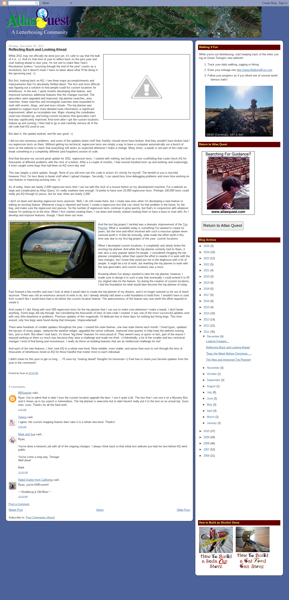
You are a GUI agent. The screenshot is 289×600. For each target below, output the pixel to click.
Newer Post (16, 509)
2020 (207, 276)
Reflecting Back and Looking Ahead (37, 49)
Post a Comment (19, 504)
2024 (207, 252)
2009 (207, 437)
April (210, 410)
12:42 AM (23, 496)
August (211, 386)
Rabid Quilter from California (35, 479)
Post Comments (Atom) (40, 517)
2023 (207, 258)
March (211, 416)
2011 (207, 331)
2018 (207, 288)
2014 (207, 313)
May (210, 404)
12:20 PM (23, 472)
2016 (207, 301)
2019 (207, 282)
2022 (207, 264)
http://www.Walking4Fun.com (254, 70)
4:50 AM (22, 427)
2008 (207, 443)
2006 (207, 455)
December (213, 336)
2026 (207, 246)
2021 (207, 270)
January (212, 423)
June (210, 398)
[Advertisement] (225, 488)
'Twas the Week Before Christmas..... (229, 353)
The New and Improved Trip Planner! (228, 359)
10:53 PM (33, 373)
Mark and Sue (26, 434)
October (212, 374)
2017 (207, 295)
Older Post (183, 509)
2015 (207, 307)
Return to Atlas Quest (222, 225)
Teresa (22, 417)
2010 (207, 431)
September (214, 380)
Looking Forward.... (218, 341)
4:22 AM (22, 410)
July (210, 392)
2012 (207, 325)
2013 (207, 319)
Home (99, 509)
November (213, 367)
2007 (207, 449)
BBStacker (25, 392)
